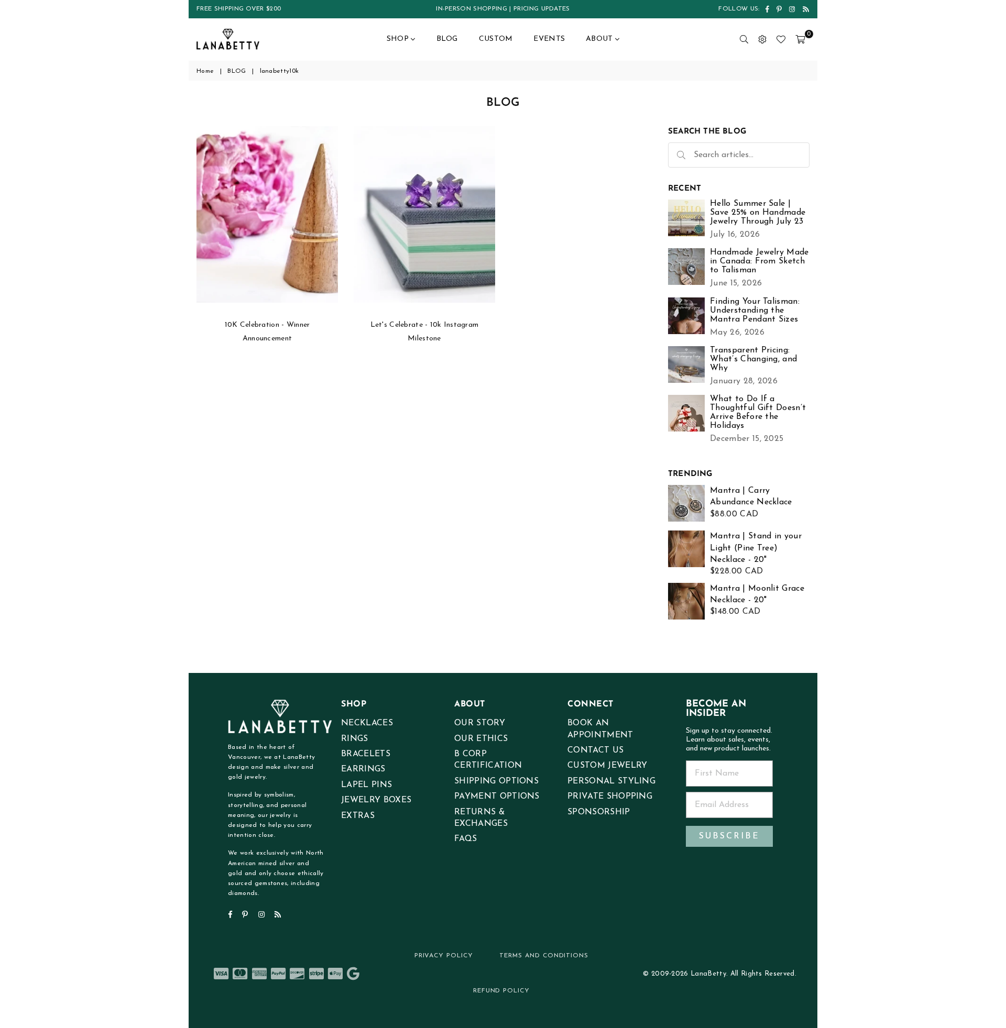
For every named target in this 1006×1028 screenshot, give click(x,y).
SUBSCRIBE (729, 836)
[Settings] (762, 39)
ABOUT (600, 39)
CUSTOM (496, 39)
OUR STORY (479, 723)
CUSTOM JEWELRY (607, 765)
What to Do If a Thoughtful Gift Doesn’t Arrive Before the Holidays (758, 412)
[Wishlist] (780, 39)
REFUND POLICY (501, 991)
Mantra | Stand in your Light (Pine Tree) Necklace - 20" (756, 548)
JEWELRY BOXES (376, 800)
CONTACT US (595, 750)
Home (205, 71)
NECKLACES (367, 723)
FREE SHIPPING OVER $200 (238, 9)
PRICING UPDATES (541, 9)
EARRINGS (363, 769)
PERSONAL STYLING (611, 781)
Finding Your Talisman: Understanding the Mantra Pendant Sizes (755, 310)
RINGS (354, 739)
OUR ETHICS (481, 739)
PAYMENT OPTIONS (497, 796)
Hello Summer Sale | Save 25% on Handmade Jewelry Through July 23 (757, 213)
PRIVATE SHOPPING (609, 796)
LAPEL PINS (366, 785)
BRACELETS (365, 754)
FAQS (465, 839)
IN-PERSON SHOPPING (471, 9)
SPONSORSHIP (598, 812)
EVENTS (549, 39)
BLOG (447, 39)
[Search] (744, 39)
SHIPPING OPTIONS (496, 781)
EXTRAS (358, 816)
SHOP (399, 39)
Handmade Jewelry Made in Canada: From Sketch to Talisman (759, 261)
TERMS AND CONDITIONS (543, 956)
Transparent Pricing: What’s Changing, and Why (753, 359)
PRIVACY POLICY (443, 956)
